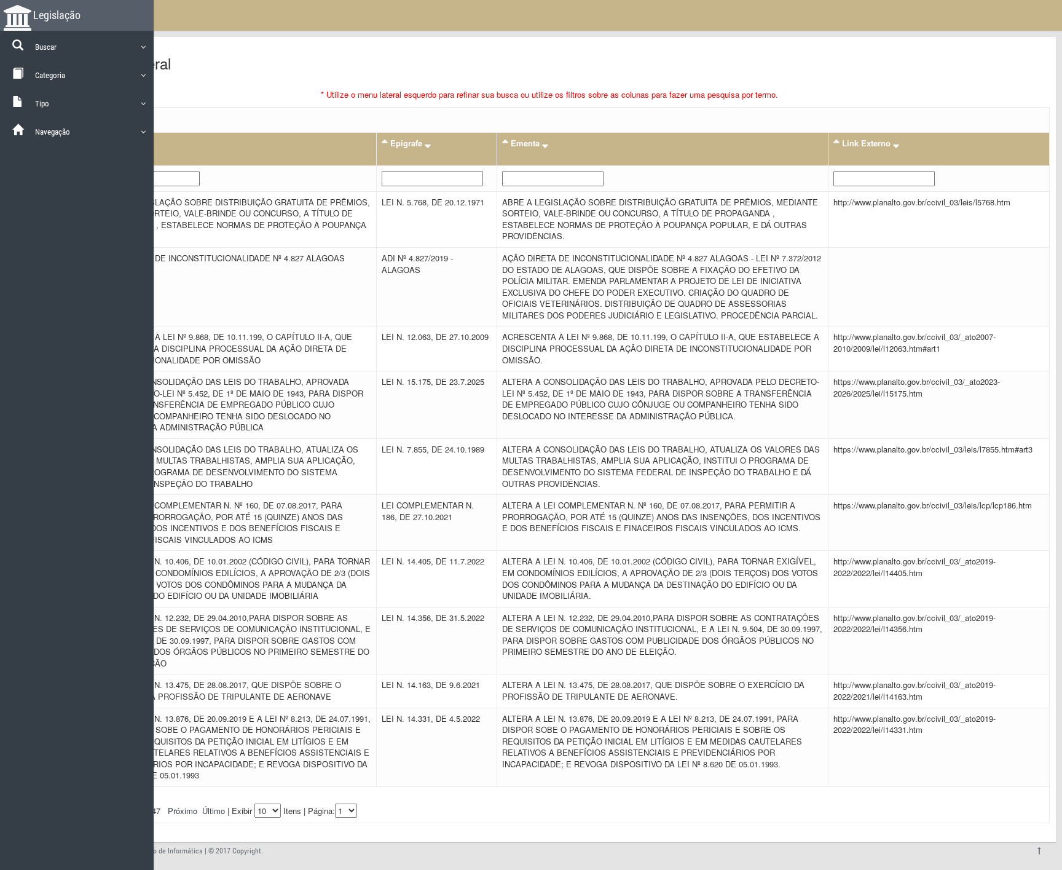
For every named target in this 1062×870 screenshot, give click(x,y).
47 (156, 811)
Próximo (182, 811)
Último (213, 811)
